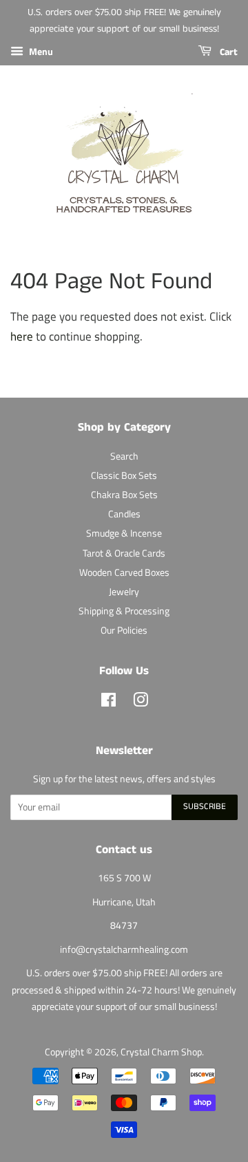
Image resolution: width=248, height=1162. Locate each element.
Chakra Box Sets (124, 494)
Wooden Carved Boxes (124, 572)
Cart (227, 52)
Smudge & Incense (124, 533)
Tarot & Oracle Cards (124, 553)
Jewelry (124, 591)
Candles (124, 513)
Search (124, 456)
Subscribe (204, 806)
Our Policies (124, 630)
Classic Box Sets (124, 475)
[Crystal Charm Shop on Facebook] (108, 702)
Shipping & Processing (124, 610)
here (21, 336)
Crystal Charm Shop (161, 1051)
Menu (40, 51)
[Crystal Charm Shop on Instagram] (140, 702)
